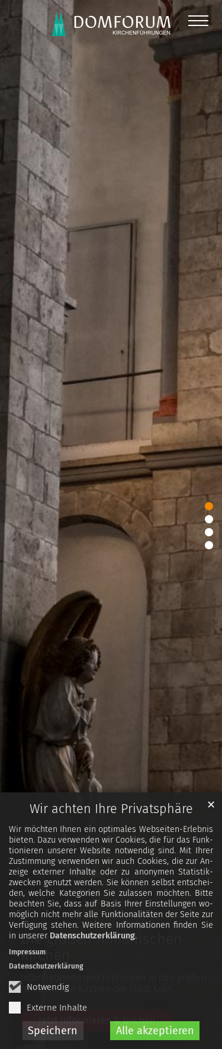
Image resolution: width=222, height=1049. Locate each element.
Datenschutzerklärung (92, 936)
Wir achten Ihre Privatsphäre (111, 809)
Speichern (53, 1030)
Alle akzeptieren (155, 1030)
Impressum (27, 952)
